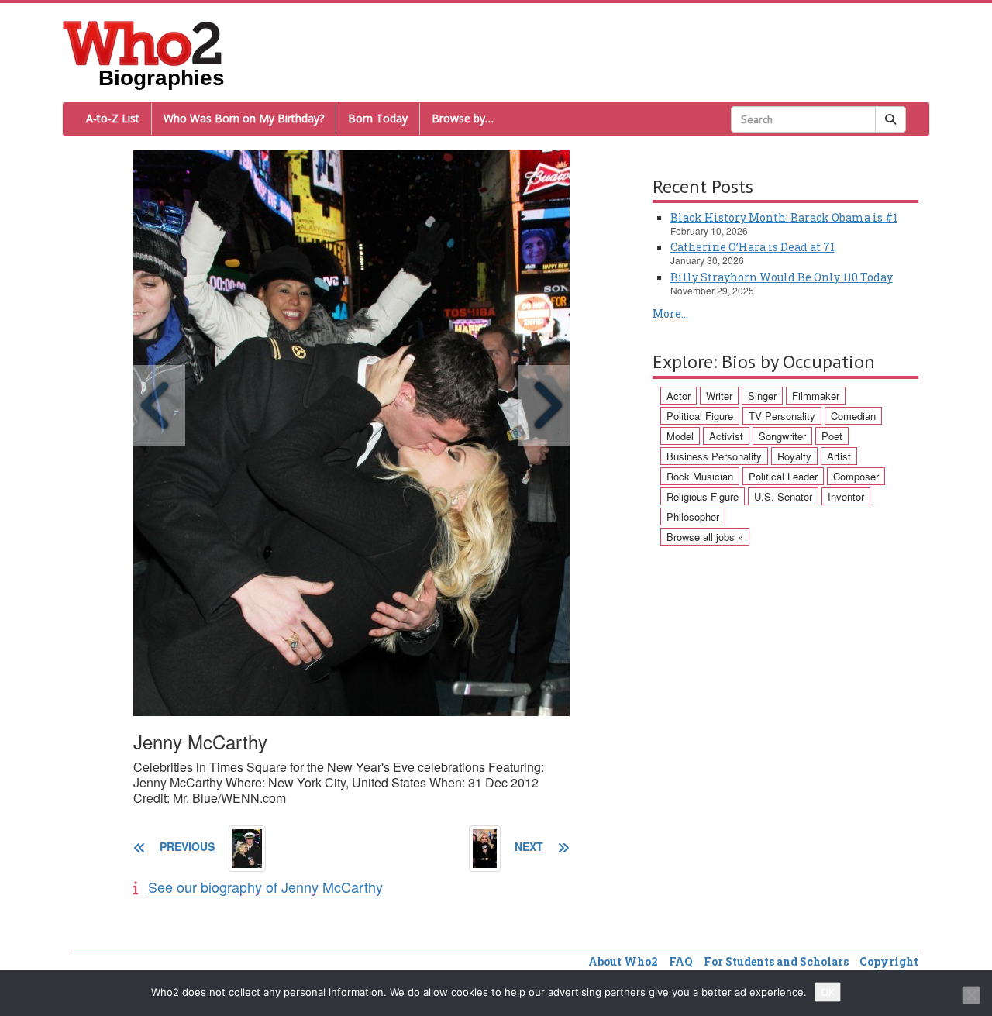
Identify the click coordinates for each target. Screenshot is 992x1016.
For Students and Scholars (776, 961)
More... (670, 313)
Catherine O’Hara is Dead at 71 (752, 246)
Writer (719, 395)
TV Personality (782, 415)
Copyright (888, 961)
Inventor (846, 496)
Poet (832, 436)
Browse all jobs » (704, 536)
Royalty (794, 456)
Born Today (378, 118)
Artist (839, 456)
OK (828, 992)
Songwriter (782, 436)
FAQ (681, 961)
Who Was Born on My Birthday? (244, 118)
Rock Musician (699, 476)
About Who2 (623, 961)
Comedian (853, 415)
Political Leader (783, 476)
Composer (856, 476)
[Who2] (142, 42)
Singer (762, 395)
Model (680, 436)
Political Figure (699, 415)
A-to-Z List (113, 118)
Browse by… (463, 118)
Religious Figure (702, 496)
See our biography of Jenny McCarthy (265, 887)
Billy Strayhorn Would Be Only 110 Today (781, 277)
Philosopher (692, 516)
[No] (971, 995)
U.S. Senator (783, 496)
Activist (726, 436)
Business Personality (714, 456)
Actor (678, 395)
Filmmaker (815, 395)
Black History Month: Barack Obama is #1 (783, 217)
